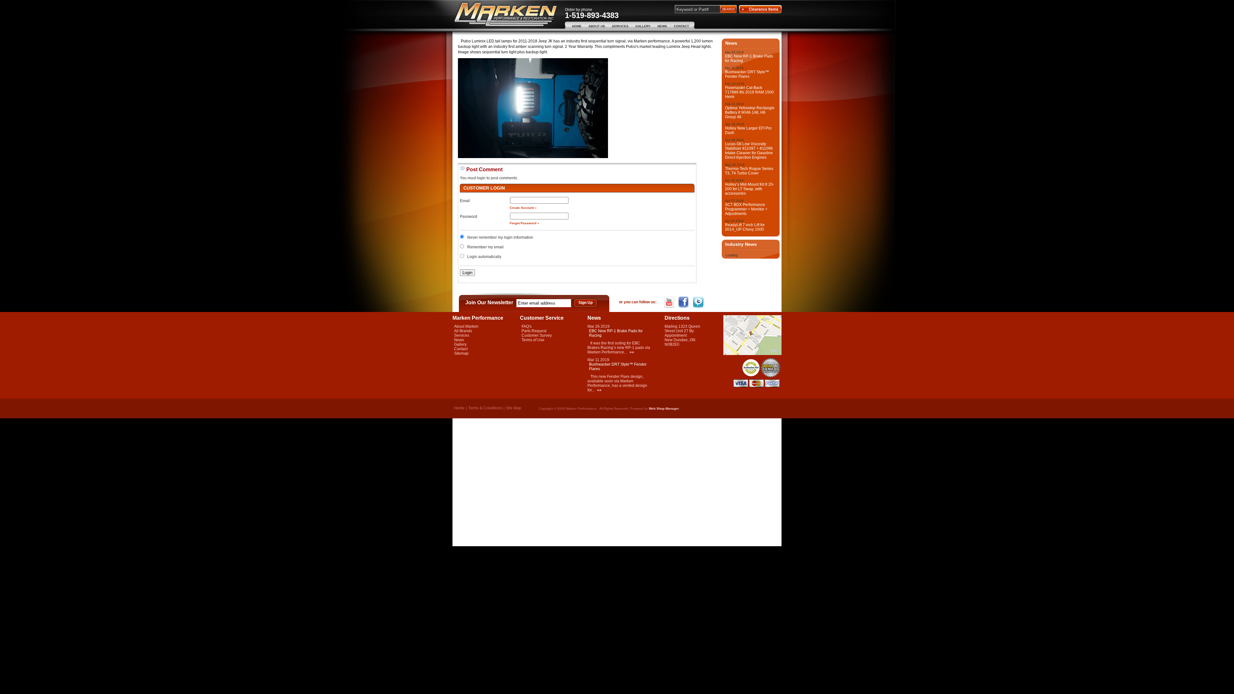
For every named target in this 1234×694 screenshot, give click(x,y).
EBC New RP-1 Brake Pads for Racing (749, 58)
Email (465, 201)
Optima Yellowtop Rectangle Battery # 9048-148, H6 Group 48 (749, 112)
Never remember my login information (500, 237)
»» (632, 352)
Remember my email (485, 247)
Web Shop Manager (664, 408)
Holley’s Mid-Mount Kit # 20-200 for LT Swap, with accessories (749, 189)
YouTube (670, 302)
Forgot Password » (524, 223)
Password (468, 216)
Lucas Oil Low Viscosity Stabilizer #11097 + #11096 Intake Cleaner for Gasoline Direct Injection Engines (749, 151)
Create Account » (523, 207)
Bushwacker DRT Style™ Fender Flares (747, 74)
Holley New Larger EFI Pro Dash (748, 130)
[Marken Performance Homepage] (505, 14)
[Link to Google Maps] (752, 353)
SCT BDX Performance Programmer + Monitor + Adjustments (746, 209)
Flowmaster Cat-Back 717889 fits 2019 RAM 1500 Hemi (749, 92)
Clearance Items (760, 9)
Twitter (699, 302)
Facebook (684, 302)
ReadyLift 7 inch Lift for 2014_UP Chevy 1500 (745, 227)
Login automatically (484, 256)
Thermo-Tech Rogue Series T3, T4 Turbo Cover (749, 170)
